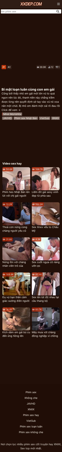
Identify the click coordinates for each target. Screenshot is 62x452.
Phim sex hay (31, 415)
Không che (31, 397)
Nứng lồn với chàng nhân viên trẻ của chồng (14, 264)
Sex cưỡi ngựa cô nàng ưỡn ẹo (46, 264)
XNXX (55, 118)
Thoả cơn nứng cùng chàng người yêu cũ (14, 228)
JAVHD (7, 118)
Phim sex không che (31, 432)
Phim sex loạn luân (31, 426)
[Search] (57, 11)
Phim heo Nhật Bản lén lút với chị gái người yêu (16, 194)
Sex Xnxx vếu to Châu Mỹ (45, 228)
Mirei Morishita (12, 114)
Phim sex (31, 392)
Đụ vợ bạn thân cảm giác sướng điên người (15, 299)
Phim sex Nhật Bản (25, 118)
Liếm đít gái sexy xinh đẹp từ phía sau (45, 193)
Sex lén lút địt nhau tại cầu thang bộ (45, 299)
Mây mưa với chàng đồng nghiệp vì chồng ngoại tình (45, 334)
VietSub (44, 118)
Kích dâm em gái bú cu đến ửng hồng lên (16, 334)
